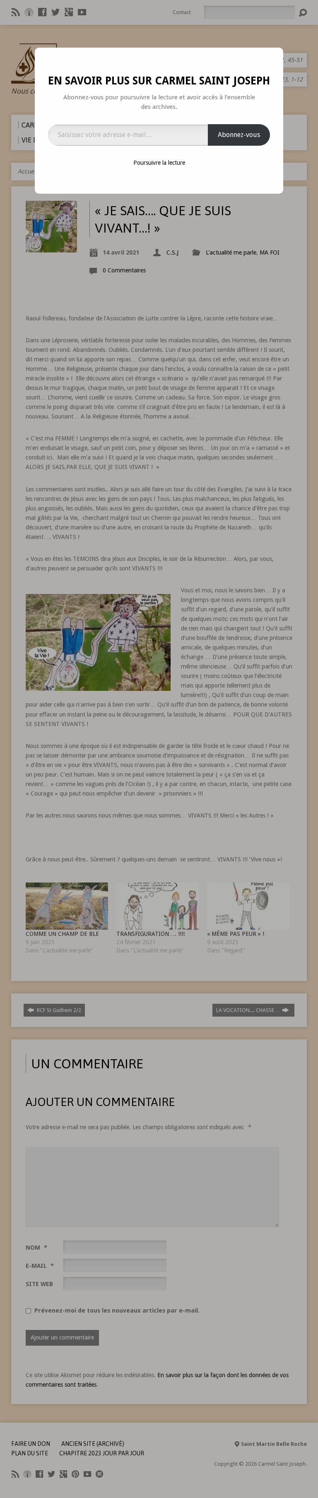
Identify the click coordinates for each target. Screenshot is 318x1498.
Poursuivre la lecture (159, 162)
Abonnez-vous (239, 135)
